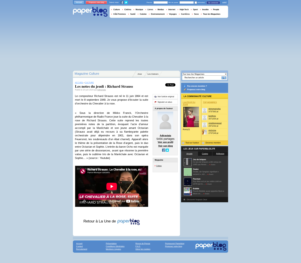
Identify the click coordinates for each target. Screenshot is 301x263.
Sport (195, 9)
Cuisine (143, 14)
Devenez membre (213, 143)
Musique (139, 9)
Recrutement (81, 249)
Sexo (196, 14)
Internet (171, 9)
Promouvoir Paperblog (174, 243)
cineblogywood (215, 123)
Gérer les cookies (142, 249)
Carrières (185, 14)
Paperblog (90, 12)
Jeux (139, 74)
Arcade (189, 154)
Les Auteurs (153, 74)
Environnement (158, 14)
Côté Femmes (119, 14)
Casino (205, 154)
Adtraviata (101, 90)
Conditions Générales (115, 246)
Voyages (173, 14)
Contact (79, 246)
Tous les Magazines (211, 14)
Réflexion (220, 154)
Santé (132, 14)
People (216, 9)
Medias (161, 9)
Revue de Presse (142, 243)
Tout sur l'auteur (192, 143)
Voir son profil (165, 142)
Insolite (205, 9)
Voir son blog (165, 145)
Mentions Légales (113, 249)
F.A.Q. (137, 246)
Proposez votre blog (196, 89)
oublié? (224, 2)
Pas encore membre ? (197, 86)
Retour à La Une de (100, 221)
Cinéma (127, 9)
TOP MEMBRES (210, 102)
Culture (159, 165)
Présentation (111, 243)
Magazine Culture (87, 73)
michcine (212, 130)
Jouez (213, 164)
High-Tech (184, 9)
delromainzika (215, 109)
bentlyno (212, 116)
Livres (150, 9)
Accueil (79, 2)
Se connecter (213, 3)
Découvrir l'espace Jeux (197, 200)
